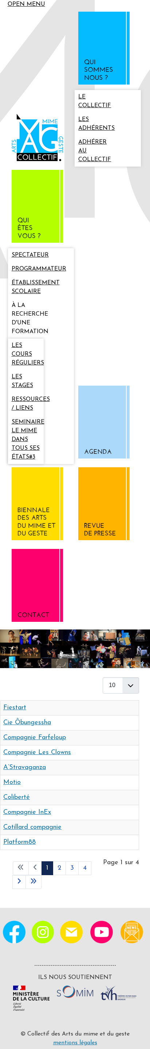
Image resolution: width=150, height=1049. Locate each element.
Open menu (26, 4)
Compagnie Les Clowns (37, 752)
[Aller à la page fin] (33, 882)
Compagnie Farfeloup (34, 737)
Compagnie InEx (27, 812)
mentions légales (75, 1043)
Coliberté (16, 797)
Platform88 (19, 842)
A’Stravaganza (24, 767)
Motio (12, 782)
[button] (108, 49)
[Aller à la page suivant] (19, 882)
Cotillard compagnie (32, 827)
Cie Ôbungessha (27, 723)
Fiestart (14, 708)
